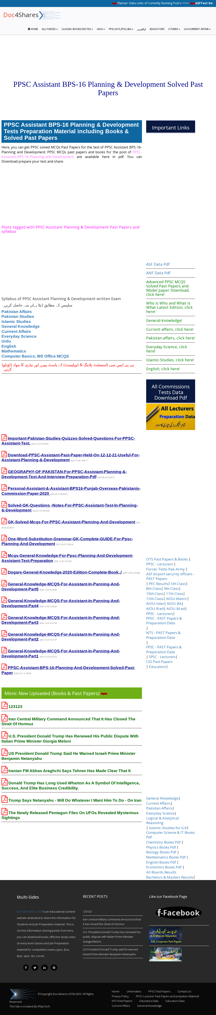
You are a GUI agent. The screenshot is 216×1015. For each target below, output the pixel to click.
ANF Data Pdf (158, 272)
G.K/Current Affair (196, 29)
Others (173, 29)
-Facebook (180, 913)
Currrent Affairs (16, 331)
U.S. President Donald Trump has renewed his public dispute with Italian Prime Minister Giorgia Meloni (111, 936)
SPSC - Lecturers (162, 656)
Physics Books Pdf (161, 847)
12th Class (154, 598)
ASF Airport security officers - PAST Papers (170, 576)
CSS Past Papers (159, 661)
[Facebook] (26, 968)
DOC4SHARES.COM (30, 911)
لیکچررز (141, 29)
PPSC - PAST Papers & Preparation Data (164, 620)
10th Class (154, 593)
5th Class (178, 583)
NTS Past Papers (122, 1001)
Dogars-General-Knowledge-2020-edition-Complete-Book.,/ (65, 572)
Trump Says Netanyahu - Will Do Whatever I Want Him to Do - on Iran (75, 800)
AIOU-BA (174, 603)
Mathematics (13, 351)
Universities (134, 991)
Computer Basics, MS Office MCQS (35, 356)
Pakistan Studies (17, 316)
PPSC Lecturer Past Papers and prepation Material (167, 996)
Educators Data (148, 1001)
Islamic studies (16, 321)
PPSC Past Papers (159, 991)
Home (34, 29)
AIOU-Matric (176, 598)
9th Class (171, 588)
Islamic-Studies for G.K (168, 828)
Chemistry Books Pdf (163, 842)
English (8, 346)
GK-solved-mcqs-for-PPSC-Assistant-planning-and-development (71, 522)
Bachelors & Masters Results (169, 877)
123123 (15, 706)
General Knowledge (20, 326)
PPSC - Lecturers (159, 564)
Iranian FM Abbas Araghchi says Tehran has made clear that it (69, 771)
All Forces (49, 29)
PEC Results (158, 583)
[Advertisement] (71, 193)
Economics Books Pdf (164, 867)
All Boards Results (161, 872)
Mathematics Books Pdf (166, 857)
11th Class (174, 593)
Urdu (6, 341)
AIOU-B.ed (155, 608)
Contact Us (184, 991)
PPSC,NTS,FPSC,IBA (120, 29)
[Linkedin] (44, 968)
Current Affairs (158, 803)
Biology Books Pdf (161, 852)
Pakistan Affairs (16, 311)
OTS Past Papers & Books (167, 559)
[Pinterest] (54, 968)
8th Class (153, 588)
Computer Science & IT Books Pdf (170, 834)
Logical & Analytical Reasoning (162, 820)
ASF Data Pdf (158, 264)
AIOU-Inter (155, 603)
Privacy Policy (120, 996)
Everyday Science (18, 336)
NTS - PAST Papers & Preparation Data (163, 635)
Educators (157, 29)
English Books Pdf (161, 862)
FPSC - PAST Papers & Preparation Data (164, 649)
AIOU (100, 29)
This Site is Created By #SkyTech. (29, 1006)
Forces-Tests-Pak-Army (165, 569)
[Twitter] (34, 968)
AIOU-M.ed (175, 608)
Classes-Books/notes (76, 29)
